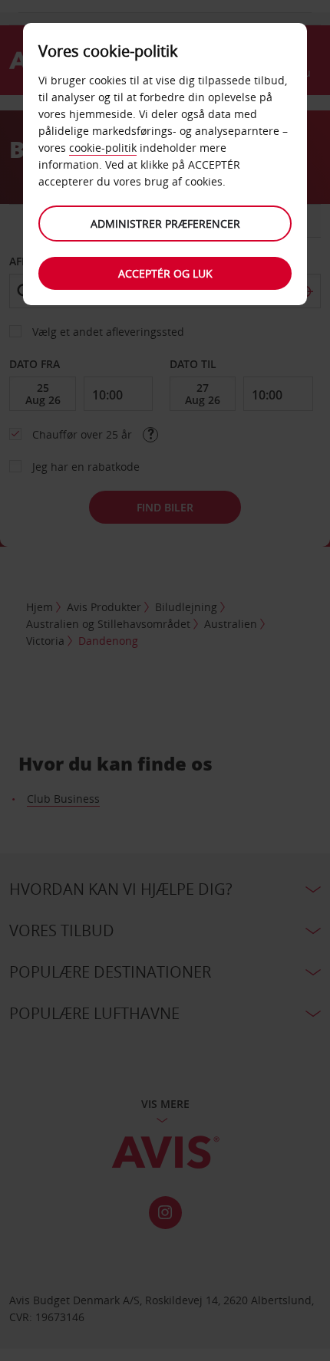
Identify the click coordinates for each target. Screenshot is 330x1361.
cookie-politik (103, 147)
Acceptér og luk (165, 273)
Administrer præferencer (165, 223)
